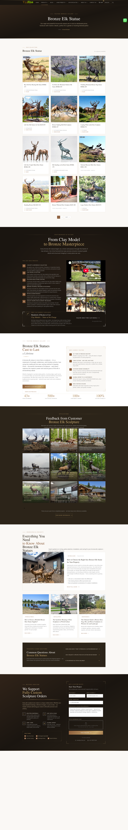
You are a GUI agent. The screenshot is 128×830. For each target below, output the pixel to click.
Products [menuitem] (44, 2)
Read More (28, 633)
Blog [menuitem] (51, 2)
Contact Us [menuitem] (93, 2)
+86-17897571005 (93, 740)
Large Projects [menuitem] (61, 2)
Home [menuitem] (37, 2)
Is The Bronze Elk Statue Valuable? (75, 660)
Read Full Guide (72, 587)
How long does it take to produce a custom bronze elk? (82, 649)
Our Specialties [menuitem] (73, 2)
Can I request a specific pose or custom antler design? (81, 654)
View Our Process (30, 391)
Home (59, 29)
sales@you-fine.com (81, 740)
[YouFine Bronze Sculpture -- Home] (28, 2)
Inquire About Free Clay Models (86, 318)
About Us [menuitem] (83, 2)
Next (66, 217)
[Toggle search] (113, 2)
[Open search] (115, 2)
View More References (63, 515)
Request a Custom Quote (33, 386)
